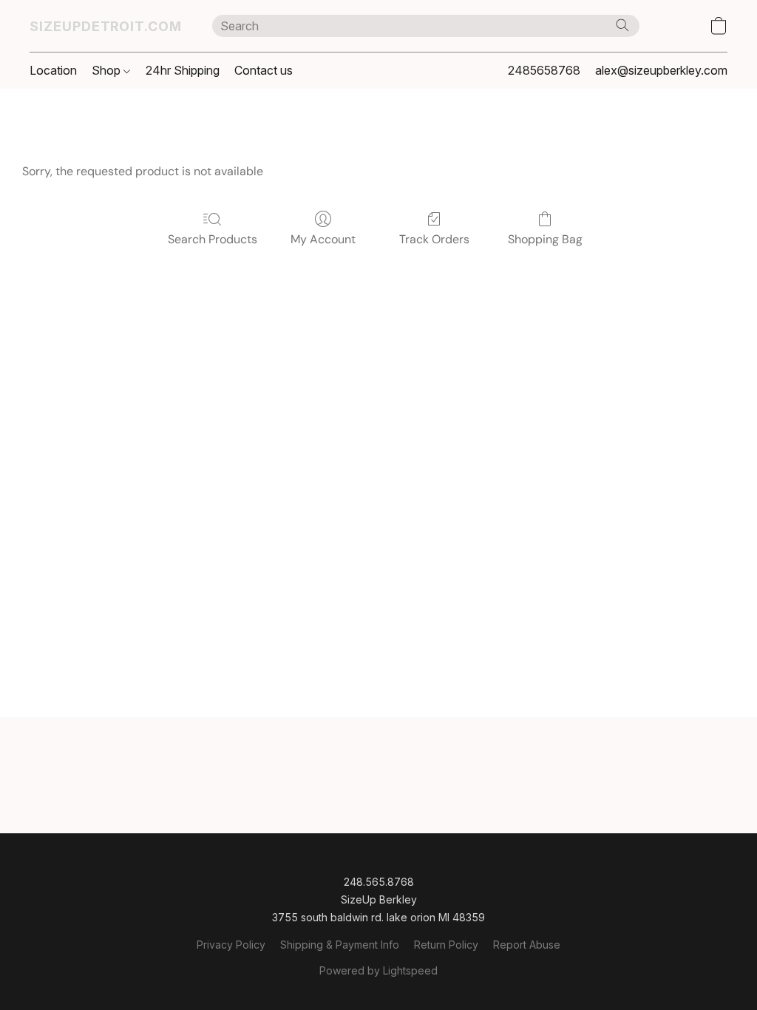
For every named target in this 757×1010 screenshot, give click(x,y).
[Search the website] (622, 25)
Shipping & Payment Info (339, 944)
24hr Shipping (183, 70)
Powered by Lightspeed (378, 970)
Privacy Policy (231, 944)
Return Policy (446, 944)
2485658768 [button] (544, 70)
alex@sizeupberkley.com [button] (661, 70)
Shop (107, 70)
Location (53, 70)
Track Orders (434, 239)
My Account (323, 239)
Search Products (212, 239)
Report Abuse (526, 944)
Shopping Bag (545, 239)
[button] (106, 25)
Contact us (263, 70)
